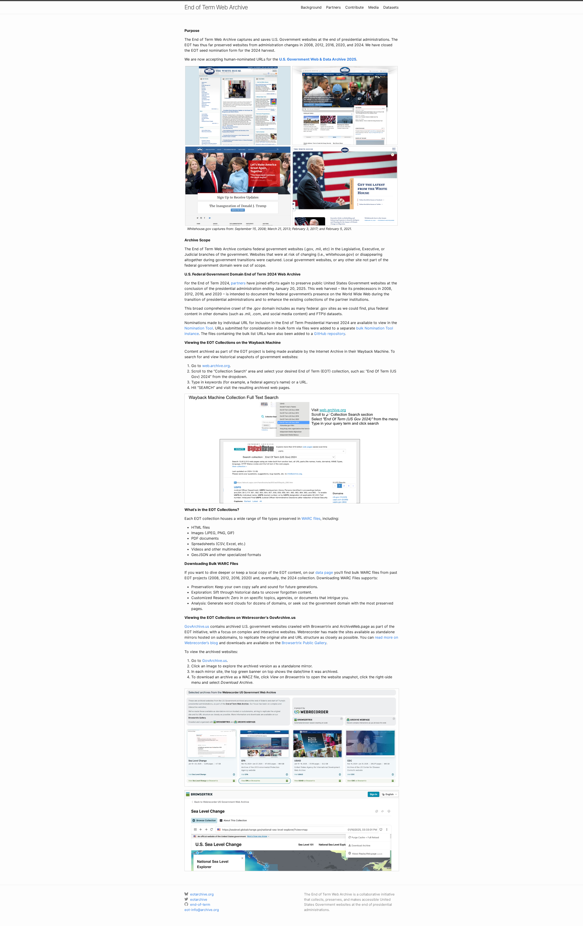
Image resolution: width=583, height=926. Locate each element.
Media (373, 7)
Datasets (391, 7)
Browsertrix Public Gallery (304, 642)
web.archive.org (216, 365)
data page (324, 572)
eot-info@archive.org (201, 910)
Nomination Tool (198, 328)
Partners (333, 7)
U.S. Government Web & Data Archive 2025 (317, 59)
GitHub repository (329, 333)
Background (311, 7)
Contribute (354, 7)
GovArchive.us (196, 626)
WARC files (311, 518)
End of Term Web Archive (216, 7)
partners (238, 283)
